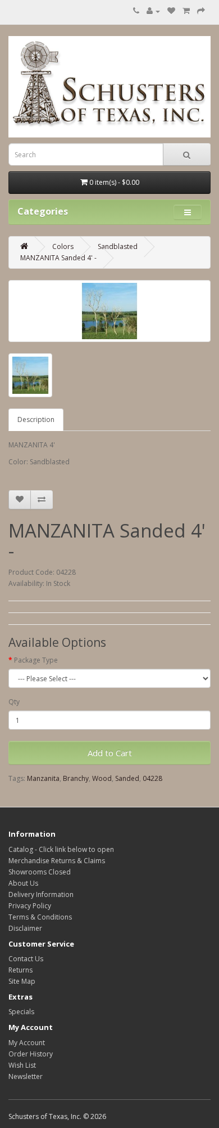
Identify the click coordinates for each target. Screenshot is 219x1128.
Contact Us (25, 958)
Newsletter (25, 1076)
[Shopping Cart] (186, 11)
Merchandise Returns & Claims (56, 860)
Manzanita (43, 778)
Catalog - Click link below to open (61, 849)
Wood (102, 778)
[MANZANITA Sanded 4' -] (109, 311)
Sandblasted (118, 246)
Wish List (22, 1065)
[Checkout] (201, 11)
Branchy (76, 778)
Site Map (21, 981)
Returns (20, 970)
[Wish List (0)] (171, 11)
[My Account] (153, 11)
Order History (30, 1054)
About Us (23, 883)
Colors (63, 246)
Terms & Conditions (40, 917)
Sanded (127, 778)
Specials (21, 1011)
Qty (14, 702)
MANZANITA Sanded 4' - (58, 258)
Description (35, 419)
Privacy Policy (29, 906)
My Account (26, 1042)
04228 (152, 778)
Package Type (36, 660)
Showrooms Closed (39, 872)
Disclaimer (25, 928)
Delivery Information (41, 894)
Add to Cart (110, 752)
